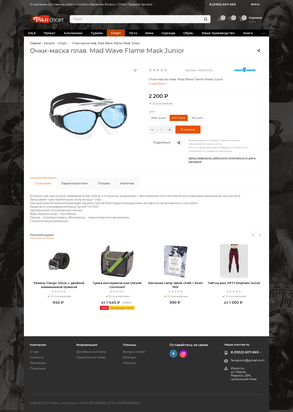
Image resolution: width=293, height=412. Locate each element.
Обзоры (129, 363)
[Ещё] (263, 32)
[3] (158, 70)
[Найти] (205, 19)
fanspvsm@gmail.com (247, 360)
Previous (253, 235)
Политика (37, 368)
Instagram (183, 354)
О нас (34, 352)
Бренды (129, 357)
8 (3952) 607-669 (245, 352)
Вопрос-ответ (134, 352)
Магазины (38, 363)
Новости (37, 357)
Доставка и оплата (91, 352)
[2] (154, 70)
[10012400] (88, 116)
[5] (166, 70)
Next (260, 235)
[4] (162, 70)
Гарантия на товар (91, 357)
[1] (150, 70)
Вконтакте (173, 354)
